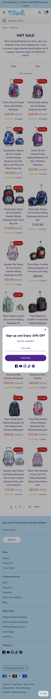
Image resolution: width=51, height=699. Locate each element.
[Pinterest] (33, 366)
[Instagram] (24, 366)
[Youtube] (20, 366)
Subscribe (26, 357)
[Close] (45, 329)
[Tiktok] (29, 366)
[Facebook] (16, 366)
